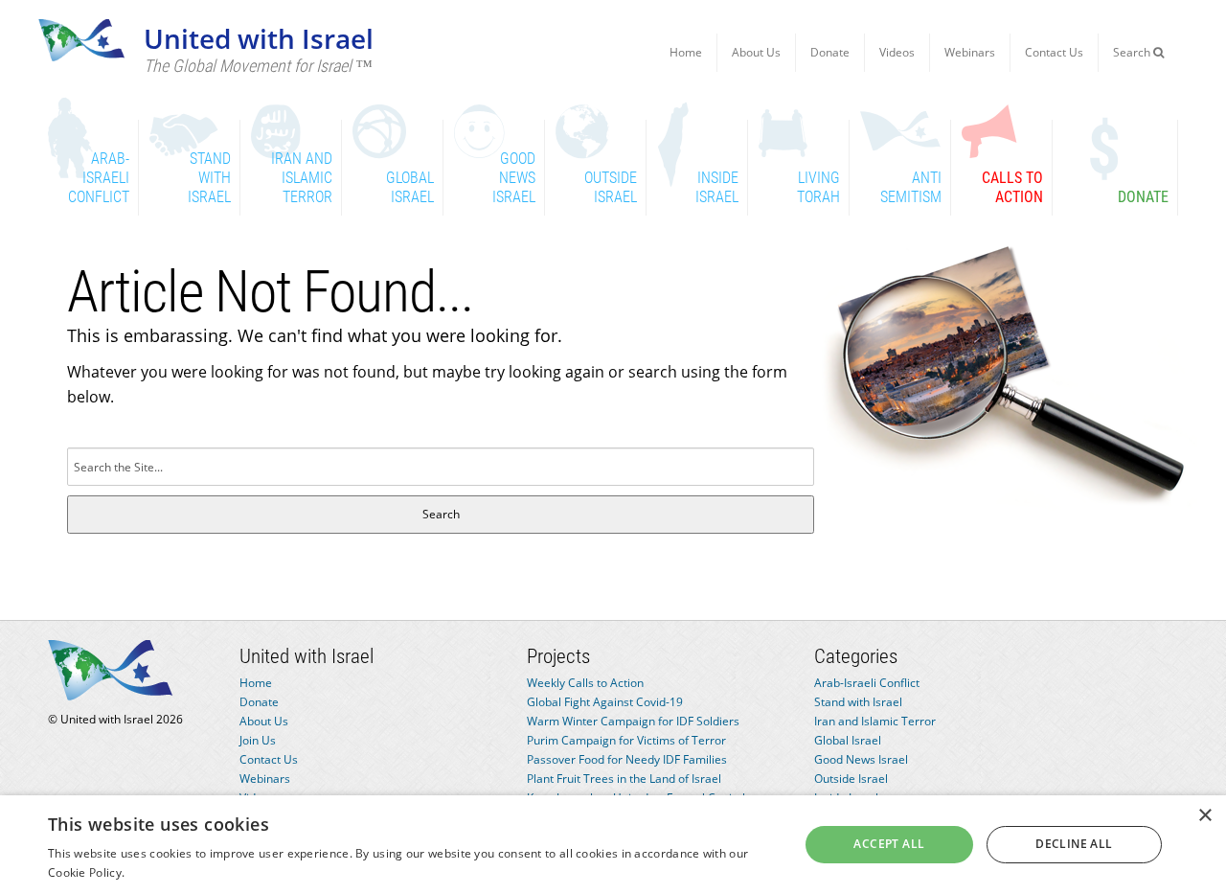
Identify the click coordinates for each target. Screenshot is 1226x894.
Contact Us (1054, 52)
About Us (756, 52)
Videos (897, 52)
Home (686, 52)
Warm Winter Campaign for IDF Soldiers (633, 721)
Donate (830, 52)
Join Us (257, 740)
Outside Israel (851, 778)
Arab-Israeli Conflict (867, 683)
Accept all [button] (888, 844)
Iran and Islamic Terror (875, 721)
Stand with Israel (858, 702)
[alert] (613, 844)
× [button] (1204, 816)
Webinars (969, 52)
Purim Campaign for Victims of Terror (626, 740)
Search (1133, 52)
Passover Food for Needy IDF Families (627, 759)
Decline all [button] (1073, 844)
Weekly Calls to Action (585, 683)
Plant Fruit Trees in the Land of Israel (624, 778)
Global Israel (847, 740)
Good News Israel (861, 759)
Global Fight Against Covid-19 (605, 702)
